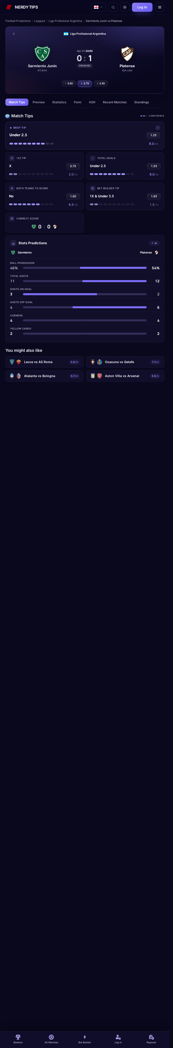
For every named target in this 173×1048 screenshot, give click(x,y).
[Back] (14, 34)
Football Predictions (18, 21)
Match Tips (17, 102)
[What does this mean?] (157, 127)
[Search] (113, 7)
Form (77, 102)
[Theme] (124, 7)
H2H (92, 102)
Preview (39, 102)
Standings (141, 102)
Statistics (59, 102)
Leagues (39, 21)
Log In (142, 7)
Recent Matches (115, 102)
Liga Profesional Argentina (65, 21)
